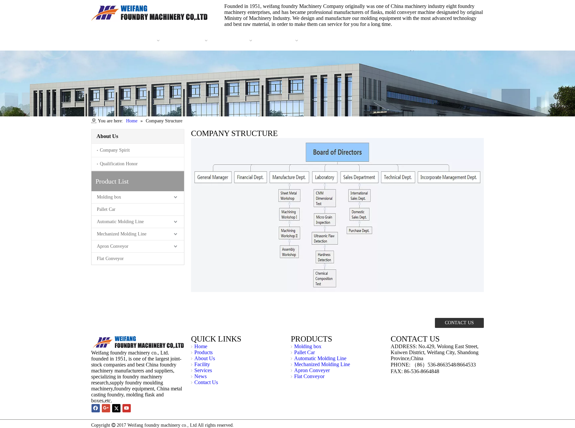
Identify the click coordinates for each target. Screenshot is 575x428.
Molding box (109, 197)
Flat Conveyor (110, 258)
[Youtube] (126, 408)
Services (203, 370)
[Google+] (106, 408)
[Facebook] (96, 408)
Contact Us (206, 382)
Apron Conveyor (112, 246)
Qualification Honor (119, 163)
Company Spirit (115, 150)
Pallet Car (106, 209)
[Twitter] (116, 408)
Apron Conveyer (312, 370)
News (200, 376)
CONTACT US (459, 322)
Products (203, 352)
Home (200, 346)
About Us (204, 358)
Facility (202, 364)
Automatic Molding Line (120, 221)
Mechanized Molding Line (121, 233)
